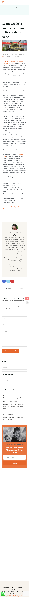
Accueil (4, 7)
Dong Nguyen (7, 56)
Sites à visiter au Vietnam (13, 7)
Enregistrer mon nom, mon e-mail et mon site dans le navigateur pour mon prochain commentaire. (14, 307)
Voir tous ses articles (14, 273)
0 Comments (17, 56)
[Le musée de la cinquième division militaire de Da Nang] (4, 281)
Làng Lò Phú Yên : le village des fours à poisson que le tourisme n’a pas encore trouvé (13, 406)
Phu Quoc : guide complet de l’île (11, 401)
